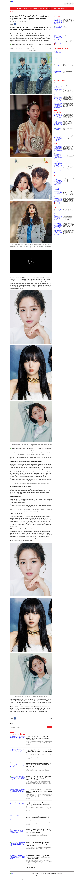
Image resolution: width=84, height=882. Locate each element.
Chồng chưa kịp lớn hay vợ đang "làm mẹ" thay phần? (68, 65)
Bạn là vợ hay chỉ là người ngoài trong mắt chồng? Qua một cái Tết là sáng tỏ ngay (68, 91)
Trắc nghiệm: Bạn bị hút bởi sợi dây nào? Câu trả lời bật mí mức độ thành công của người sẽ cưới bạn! (68, 225)
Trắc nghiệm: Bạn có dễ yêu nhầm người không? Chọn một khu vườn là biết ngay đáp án (68, 232)
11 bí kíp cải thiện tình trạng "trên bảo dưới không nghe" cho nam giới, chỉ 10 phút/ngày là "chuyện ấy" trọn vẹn (68, 162)
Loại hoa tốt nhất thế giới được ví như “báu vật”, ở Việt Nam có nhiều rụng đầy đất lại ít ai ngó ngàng (68, 168)
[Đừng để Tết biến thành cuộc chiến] (58, 51)
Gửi (50, 727)
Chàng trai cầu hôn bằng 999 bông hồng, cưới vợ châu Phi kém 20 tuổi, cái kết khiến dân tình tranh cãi (68, 218)
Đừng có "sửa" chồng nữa (68, 57)
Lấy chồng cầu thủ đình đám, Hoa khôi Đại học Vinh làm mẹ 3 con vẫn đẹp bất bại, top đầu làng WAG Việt (38, 764)
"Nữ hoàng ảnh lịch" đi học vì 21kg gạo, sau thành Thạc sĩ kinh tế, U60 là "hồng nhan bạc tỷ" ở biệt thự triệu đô (38, 857)
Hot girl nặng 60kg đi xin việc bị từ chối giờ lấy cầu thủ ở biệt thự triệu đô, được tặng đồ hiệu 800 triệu (39, 751)
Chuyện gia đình (36, 8)
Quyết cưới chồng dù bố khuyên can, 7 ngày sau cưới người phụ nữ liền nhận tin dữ (67, 123)
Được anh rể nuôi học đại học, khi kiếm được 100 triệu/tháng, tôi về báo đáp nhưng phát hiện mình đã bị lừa (68, 116)
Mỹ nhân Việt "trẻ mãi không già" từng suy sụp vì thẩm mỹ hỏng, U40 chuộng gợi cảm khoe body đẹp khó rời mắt (38, 778)
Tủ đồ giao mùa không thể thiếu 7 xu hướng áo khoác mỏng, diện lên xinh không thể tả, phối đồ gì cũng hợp (39, 791)
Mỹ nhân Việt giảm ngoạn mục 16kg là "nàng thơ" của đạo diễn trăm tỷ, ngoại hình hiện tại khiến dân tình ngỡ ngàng (38, 831)
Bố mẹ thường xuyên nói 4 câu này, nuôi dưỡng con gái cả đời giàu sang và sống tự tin (68, 21)
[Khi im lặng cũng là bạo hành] (58, 72)
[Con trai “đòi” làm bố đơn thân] (58, 128)
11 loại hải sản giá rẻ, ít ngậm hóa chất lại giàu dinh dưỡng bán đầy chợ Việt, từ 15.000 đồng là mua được (68, 148)
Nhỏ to (59, 8)
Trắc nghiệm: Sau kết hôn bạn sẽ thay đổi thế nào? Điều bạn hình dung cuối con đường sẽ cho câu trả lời (68, 211)
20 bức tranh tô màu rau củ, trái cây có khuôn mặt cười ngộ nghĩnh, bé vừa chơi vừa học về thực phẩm (68, 34)
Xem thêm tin (31, 867)
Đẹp (49, 8)
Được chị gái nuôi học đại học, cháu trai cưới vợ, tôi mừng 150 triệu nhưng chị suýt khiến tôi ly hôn (68, 84)
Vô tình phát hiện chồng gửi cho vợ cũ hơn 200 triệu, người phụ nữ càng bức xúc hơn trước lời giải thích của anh (68, 137)
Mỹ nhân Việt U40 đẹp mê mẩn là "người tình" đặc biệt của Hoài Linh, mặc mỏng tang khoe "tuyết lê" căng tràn (38, 844)
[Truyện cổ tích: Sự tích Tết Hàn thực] (58, 26)
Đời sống (21, 8)
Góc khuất (42, 8)
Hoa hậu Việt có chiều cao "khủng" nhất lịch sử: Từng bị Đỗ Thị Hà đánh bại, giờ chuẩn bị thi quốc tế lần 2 (39, 804)
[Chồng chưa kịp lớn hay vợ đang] (58, 65)
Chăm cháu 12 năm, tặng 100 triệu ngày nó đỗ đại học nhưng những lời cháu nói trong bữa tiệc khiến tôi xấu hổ (68, 98)
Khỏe (46, 8)
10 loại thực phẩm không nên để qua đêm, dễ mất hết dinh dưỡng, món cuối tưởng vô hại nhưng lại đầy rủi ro (68, 155)
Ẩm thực (63, 8)
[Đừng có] (56, 57)
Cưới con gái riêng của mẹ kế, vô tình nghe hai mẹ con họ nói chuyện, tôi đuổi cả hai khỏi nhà (68, 105)
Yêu (51, 8)
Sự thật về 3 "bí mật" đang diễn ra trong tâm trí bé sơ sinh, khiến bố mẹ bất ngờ (68, 40)
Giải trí (55, 8)
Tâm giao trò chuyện (28, 8)
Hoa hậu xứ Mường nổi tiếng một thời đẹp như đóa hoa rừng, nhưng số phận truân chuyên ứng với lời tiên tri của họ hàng (39, 738)
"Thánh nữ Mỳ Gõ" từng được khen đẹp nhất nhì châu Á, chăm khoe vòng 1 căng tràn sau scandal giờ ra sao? (38, 817)
